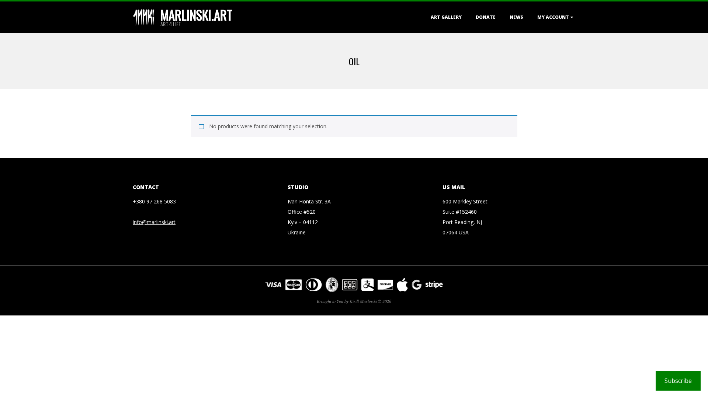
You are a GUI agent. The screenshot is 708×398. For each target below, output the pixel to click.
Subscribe (678, 381)
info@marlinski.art (154, 222)
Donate (486, 17)
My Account (553, 17)
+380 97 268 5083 (154, 201)
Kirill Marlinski (363, 301)
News (516, 17)
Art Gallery (446, 17)
